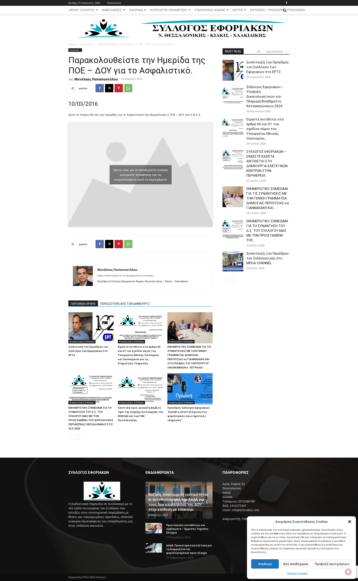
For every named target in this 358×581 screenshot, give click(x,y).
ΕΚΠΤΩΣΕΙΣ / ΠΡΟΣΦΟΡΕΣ (267, 10)
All (258, 51)
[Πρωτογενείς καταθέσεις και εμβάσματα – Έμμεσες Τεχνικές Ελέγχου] (153, 528)
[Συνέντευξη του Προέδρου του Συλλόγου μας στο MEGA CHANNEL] (233, 261)
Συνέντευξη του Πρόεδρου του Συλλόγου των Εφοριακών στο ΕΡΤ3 (88, 351)
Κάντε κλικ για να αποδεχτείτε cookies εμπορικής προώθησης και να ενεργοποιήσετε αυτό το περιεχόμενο (141, 174)
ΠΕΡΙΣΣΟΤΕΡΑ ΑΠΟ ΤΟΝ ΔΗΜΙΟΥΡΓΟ (125, 303)
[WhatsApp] (128, 88)
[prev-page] (71, 436)
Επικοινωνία (114, 2)
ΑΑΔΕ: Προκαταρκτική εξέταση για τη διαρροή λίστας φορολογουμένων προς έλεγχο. (189, 549)
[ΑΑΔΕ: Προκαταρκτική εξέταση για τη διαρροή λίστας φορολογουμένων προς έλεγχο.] (153, 548)
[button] (350, 522)
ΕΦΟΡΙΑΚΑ (136, 10)
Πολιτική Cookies (297, 573)
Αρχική (72, 44)
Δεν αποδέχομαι (295, 564)
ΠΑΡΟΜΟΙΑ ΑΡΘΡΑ (83, 303)
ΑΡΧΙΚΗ (74, 10)
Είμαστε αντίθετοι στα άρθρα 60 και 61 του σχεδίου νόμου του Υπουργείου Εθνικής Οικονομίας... (265, 128)
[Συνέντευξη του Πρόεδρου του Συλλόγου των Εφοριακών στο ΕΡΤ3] (91, 327)
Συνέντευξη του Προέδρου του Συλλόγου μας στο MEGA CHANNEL (267, 258)
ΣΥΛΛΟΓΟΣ (87, 10)
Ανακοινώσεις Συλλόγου (82, 341)
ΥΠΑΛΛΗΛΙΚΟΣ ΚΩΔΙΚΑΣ (209, 10)
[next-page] (77, 436)
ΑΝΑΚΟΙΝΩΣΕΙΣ (112, 10)
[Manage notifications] (348, 572)
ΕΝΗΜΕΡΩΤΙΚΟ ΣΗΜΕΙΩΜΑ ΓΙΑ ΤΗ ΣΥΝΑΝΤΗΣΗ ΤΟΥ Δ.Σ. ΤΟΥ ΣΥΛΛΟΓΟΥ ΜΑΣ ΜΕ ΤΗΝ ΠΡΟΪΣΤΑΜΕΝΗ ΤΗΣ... (267, 230)
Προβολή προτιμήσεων (332, 564)
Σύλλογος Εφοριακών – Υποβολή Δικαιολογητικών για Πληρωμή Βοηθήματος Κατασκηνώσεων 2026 (265, 96)
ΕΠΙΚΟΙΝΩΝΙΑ (296, 10)
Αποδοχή (265, 564)
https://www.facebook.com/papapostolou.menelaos (125, 275)
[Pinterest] (119, 88)
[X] (109, 88)
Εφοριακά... (86, 44)
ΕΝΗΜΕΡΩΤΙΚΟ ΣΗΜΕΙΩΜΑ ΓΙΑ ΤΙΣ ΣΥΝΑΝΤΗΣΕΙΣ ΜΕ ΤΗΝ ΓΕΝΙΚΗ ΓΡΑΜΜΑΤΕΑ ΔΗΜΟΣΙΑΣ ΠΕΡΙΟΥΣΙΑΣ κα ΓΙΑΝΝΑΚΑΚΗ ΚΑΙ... (267, 198)
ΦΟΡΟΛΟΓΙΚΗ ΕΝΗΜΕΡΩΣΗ (168, 10)
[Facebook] (286, 3)
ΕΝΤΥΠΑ (237, 10)
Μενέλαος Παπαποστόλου (96, 79)
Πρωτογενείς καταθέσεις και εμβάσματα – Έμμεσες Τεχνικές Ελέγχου (187, 529)
